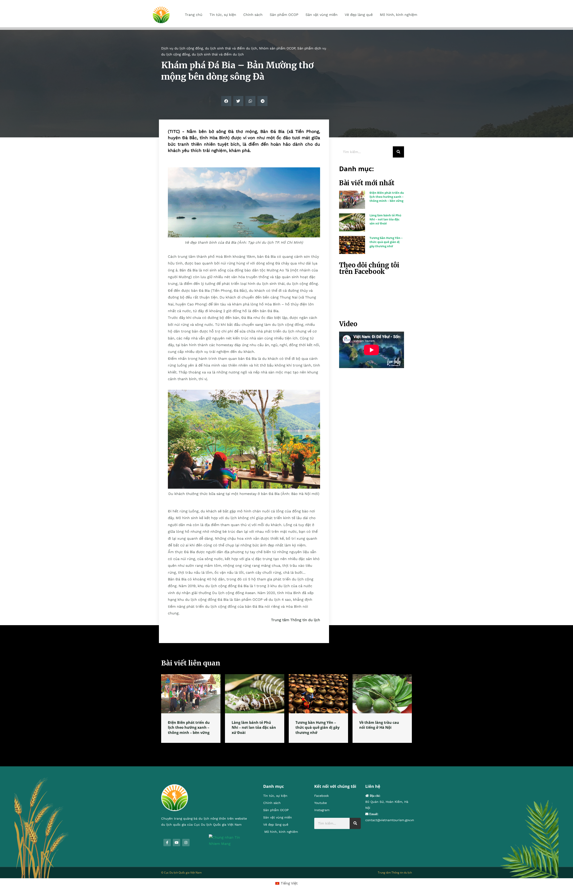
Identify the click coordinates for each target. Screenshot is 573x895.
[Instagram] (186, 842)
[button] (226, 101)
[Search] (398, 152)
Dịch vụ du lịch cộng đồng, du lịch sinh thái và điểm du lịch (209, 48)
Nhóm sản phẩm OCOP (277, 48)
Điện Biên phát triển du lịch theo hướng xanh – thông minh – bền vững (387, 197)
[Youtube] (176, 842)
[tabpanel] (191, 708)
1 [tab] (286, 748)
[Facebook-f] (167, 842)
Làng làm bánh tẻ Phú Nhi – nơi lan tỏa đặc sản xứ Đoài (385, 219)
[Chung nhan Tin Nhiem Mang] (229, 840)
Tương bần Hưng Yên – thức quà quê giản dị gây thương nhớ (386, 242)
